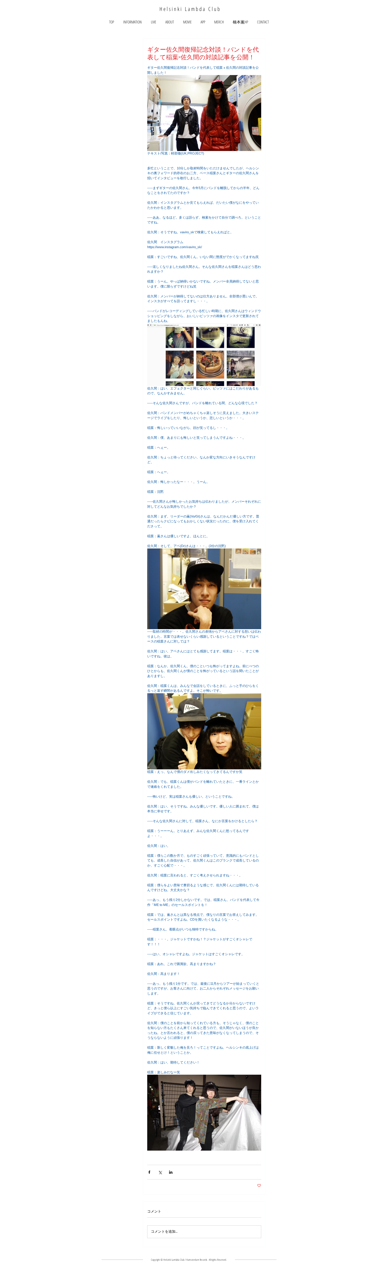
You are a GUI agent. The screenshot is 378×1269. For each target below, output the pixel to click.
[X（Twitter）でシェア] (160, 1172)
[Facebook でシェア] (149, 1172)
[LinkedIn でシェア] (171, 1172)
